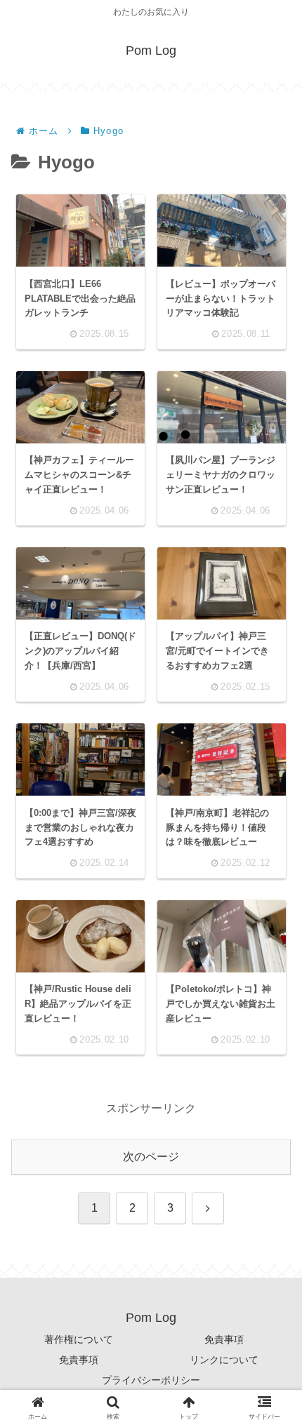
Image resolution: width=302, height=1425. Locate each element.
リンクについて (224, 1359)
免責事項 (224, 1339)
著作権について (78, 1339)
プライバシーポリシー (151, 1380)
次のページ (151, 1157)
